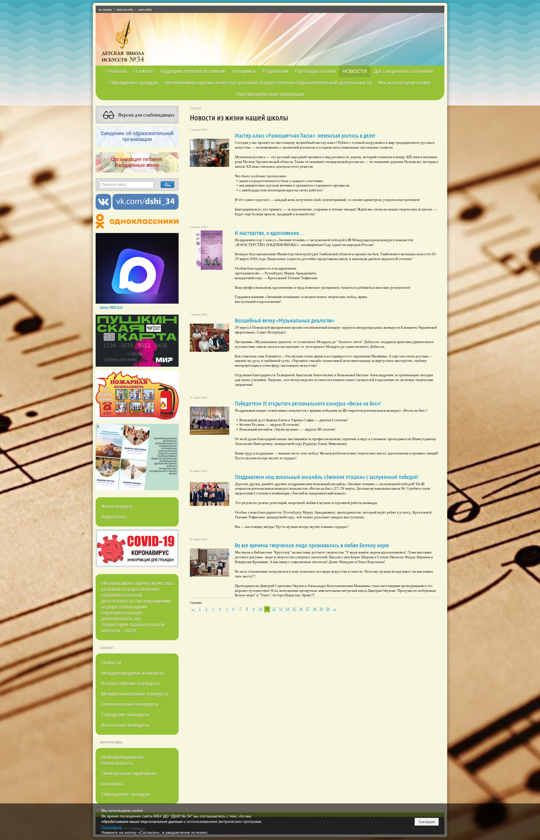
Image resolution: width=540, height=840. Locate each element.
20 (328, 609)
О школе (143, 71)
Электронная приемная (128, 773)
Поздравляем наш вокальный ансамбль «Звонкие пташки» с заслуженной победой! (326, 476)
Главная (117, 71)
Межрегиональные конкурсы (134, 694)
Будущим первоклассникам (192, 71)
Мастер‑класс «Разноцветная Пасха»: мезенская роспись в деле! (305, 135)
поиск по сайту (124, 9)
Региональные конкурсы (129, 704)
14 (287, 609)
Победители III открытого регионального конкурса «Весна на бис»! (308, 403)
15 (294, 609)
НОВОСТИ (354, 71)
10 (260, 609)
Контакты (112, 784)
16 (301, 609)
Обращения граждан (133, 83)
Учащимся (243, 71)
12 (274, 609)
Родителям (275, 71)
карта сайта (145, 9)
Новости (111, 663)
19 (321, 609)
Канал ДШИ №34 (111, 307)
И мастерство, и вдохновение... (269, 232)
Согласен (427, 822)
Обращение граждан (125, 794)
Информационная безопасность (122, 760)
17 (307, 609)
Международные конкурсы (132, 673)
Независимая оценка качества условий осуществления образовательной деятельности (268, 83)
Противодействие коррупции (270, 94)
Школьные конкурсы (125, 725)
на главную (105, 9)
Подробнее (111, 827)
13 (280, 609)
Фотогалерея (116, 506)
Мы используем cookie (404, 83)
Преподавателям (315, 71)
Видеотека (113, 517)
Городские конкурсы (125, 715)
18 (314, 609)
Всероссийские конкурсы (130, 683)
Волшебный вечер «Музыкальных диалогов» (284, 320)
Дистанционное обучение (403, 71)
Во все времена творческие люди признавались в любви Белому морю (312, 545)
